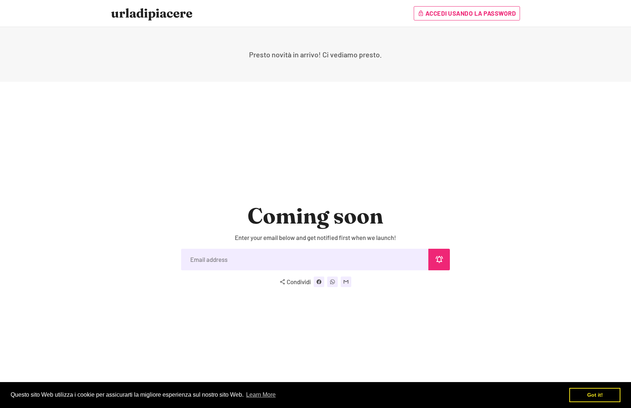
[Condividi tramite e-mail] (346, 282)
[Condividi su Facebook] (319, 282)
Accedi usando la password (467, 13)
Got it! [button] (595, 395)
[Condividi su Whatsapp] (332, 282)
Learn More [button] (261, 395)
